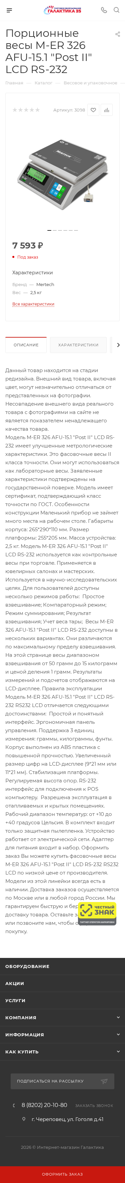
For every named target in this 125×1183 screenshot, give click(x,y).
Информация (24, 1034)
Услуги (15, 1000)
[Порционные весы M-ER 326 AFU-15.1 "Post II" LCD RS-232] (63, 174)
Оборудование (27, 966)
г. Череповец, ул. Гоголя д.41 (67, 1119)
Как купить (22, 1051)
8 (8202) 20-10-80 (44, 1105)
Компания (20, 1017)
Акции (14, 983)
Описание (26, 345)
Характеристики (78, 345)
